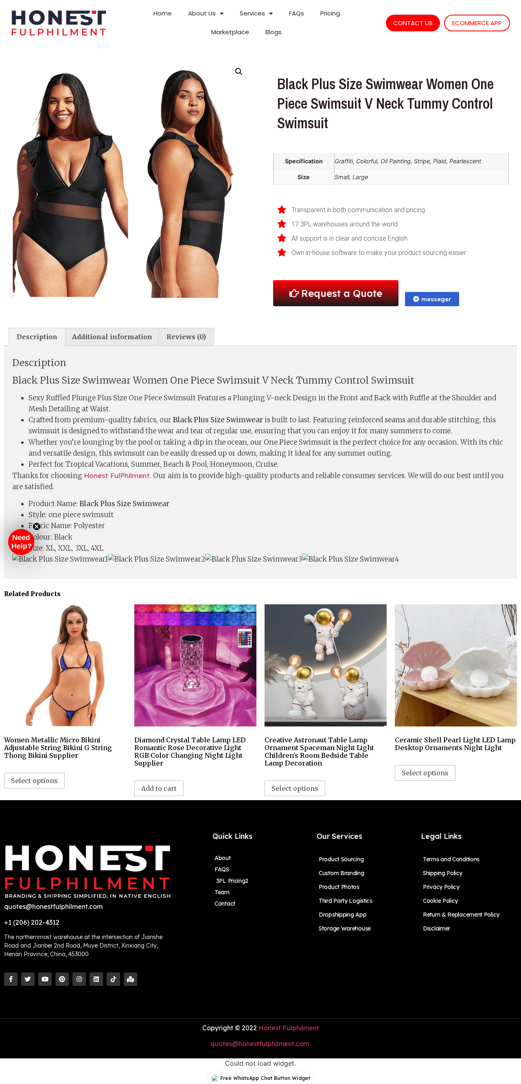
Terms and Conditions (451, 859)
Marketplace (230, 32)
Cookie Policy (440, 900)
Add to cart (159, 788)
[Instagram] (79, 979)
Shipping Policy (442, 873)
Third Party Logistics (345, 900)
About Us (202, 13)
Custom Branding (341, 873)
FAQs (296, 13)
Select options (34, 781)
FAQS (222, 869)
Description (37, 337)
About (223, 858)
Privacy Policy (441, 887)
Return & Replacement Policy (461, 914)
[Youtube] (45, 979)
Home (162, 13)
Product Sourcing (341, 859)
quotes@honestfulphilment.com (260, 1044)
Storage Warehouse (345, 928)
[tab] (37, 337)
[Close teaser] (37, 526)
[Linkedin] (96, 979)
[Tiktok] (113, 979)
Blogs (273, 32)
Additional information (112, 337)
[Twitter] (28, 979)
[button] (21, 542)
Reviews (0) (186, 337)
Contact (225, 903)
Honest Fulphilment (288, 1028)
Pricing (330, 13)
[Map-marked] (130, 979)
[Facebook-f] (11, 979)
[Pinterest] (62, 979)
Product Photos (339, 887)
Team (222, 892)
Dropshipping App (342, 914)
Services (252, 13)
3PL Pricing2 (231, 880)
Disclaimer (436, 928)
